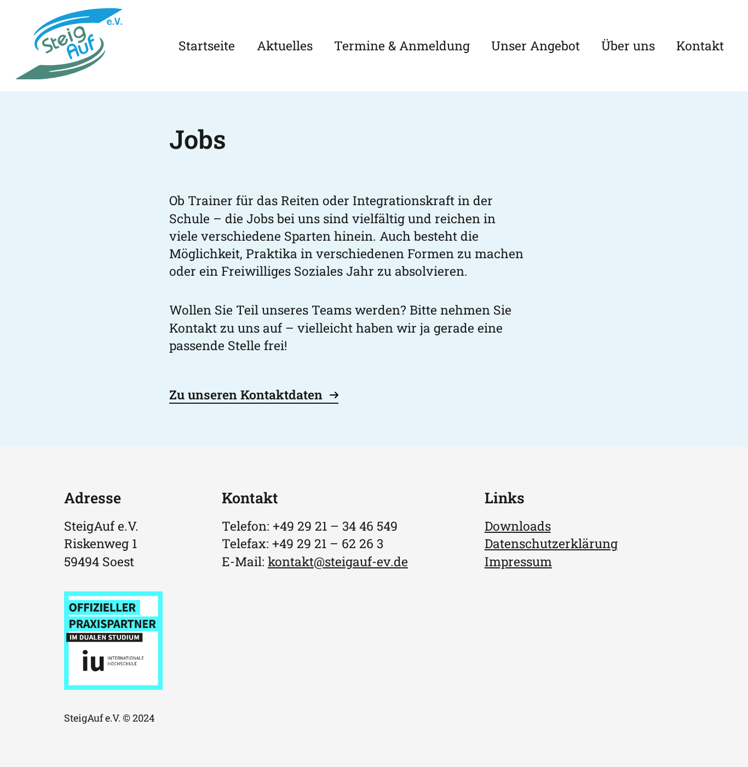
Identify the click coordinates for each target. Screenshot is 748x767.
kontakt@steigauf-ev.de (338, 561)
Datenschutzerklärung (551, 543)
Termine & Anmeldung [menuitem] (402, 45)
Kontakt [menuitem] (700, 45)
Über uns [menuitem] (628, 45)
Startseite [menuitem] (207, 45)
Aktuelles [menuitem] (285, 45)
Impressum (518, 561)
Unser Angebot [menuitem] (535, 45)
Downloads (518, 526)
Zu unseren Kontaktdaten (246, 394)
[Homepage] (69, 74)
